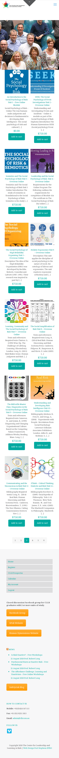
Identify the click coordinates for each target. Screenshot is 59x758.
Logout (11, 590)
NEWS (12, 649)
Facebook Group (17, 612)
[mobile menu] (55, 4)
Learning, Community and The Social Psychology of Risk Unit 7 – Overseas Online (16, 330)
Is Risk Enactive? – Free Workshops (26, 655)
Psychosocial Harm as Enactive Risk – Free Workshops (29, 663)
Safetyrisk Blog (16, 687)
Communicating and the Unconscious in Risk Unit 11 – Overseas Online (16, 486)
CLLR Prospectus (15, 573)
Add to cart (16, 136)
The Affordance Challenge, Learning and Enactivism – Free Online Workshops (29, 673)
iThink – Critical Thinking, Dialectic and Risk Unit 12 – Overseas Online (42, 486)
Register (11, 567)
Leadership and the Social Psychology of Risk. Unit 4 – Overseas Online (42, 179)
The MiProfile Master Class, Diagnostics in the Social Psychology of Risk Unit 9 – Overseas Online (17, 408)
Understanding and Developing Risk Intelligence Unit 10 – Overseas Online (42, 406)
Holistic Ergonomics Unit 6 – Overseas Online (42, 251)
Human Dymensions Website (23, 633)
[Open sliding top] (29, 3)
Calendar (12, 578)
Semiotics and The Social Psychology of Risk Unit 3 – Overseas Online (16, 179)
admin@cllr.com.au (21, 718)
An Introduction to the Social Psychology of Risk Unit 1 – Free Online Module (17, 101)
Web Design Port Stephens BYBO (37, 748)
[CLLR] (13, 4)
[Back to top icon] (53, 752)
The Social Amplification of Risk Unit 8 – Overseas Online (42, 329)
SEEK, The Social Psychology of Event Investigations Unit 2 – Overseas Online (42, 101)
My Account (13, 584)
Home (10, 561)
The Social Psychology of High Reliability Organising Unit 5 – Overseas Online (16, 254)
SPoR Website (16, 623)
